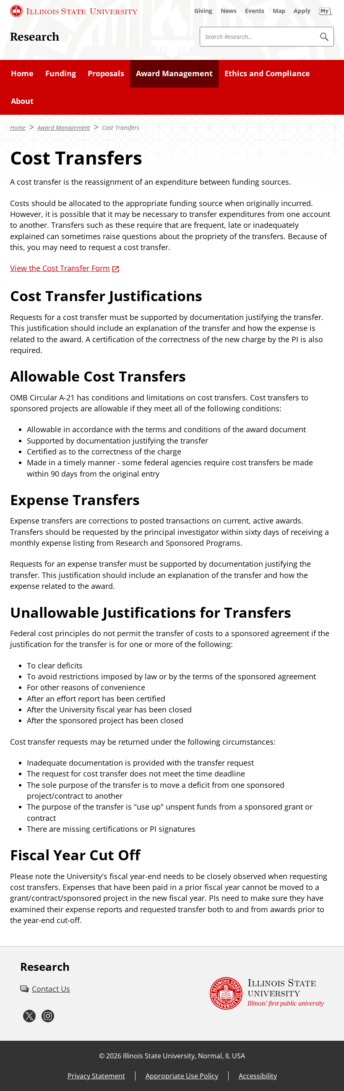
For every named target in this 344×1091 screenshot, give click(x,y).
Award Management (174, 73)
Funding (60, 73)
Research (34, 36)
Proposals (106, 73)
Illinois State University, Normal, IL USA (184, 1055)
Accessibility (258, 1076)
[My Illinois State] (325, 11)
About (22, 101)
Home (22, 73)
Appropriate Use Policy (182, 1076)
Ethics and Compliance (267, 73)
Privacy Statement (96, 1076)
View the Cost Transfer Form (60, 268)
